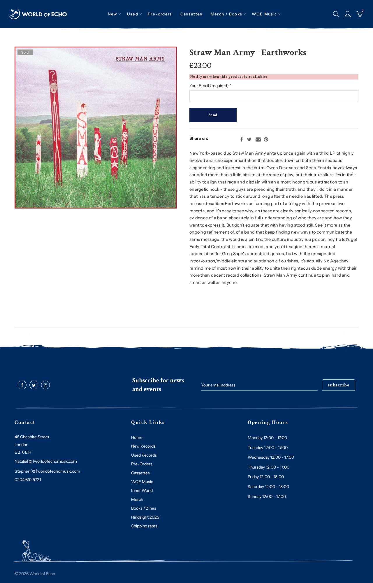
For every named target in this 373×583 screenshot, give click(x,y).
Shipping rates (144, 526)
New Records (143, 446)
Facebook (241, 139)
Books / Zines (143, 508)
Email (258, 139)
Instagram (45, 385)
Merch (137, 499)
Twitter (249, 139)
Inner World (142, 490)
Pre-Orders (141, 464)
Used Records (144, 455)
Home (136, 437)
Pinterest (266, 139)
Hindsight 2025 (145, 517)
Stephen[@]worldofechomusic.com (47, 471)
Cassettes (140, 473)
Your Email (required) (210, 85)
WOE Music (264, 14)
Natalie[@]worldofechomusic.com (46, 461)
